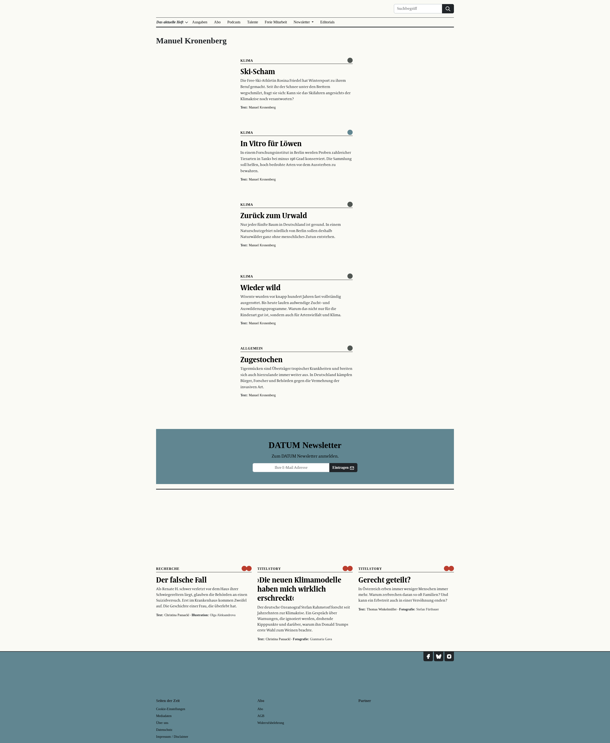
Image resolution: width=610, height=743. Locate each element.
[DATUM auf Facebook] (428, 656)
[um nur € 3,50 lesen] (247, 568)
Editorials (327, 22)
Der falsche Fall (181, 579)
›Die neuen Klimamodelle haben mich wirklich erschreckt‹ (299, 589)
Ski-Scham (257, 71)
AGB (260, 716)
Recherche (167, 569)
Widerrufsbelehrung (270, 723)
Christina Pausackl (176, 615)
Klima (246, 60)
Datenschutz (164, 730)
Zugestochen (261, 359)
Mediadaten (164, 716)
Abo (217, 22)
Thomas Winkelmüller (382, 609)
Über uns (162, 723)
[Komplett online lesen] (350, 132)
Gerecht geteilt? (384, 579)
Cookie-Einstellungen (170, 709)
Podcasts (233, 22)
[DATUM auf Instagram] (449, 656)
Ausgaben (199, 22)
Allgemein (251, 348)
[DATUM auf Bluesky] (438, 656)
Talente (252, 22)
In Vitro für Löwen (271, 143)
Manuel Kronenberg (262, 107)
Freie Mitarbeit (276, 22)
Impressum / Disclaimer (172, 736)
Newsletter (302, 22)
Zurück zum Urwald (273, 215)
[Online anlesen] (350, 60)
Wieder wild (260, 287)
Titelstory (269, 569)
